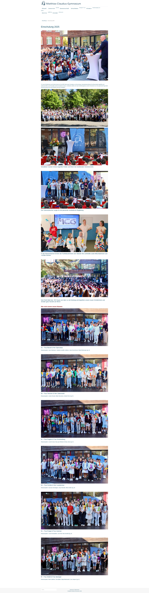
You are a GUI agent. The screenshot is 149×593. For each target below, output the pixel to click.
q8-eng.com (61, 12)
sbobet (42, 10)
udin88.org (50, 12)
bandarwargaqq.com (96, 7)
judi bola (57, 7)
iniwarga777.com (82, 7)
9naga (45, 20)
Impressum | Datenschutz (74, 589)
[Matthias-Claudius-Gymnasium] (63, 3)
